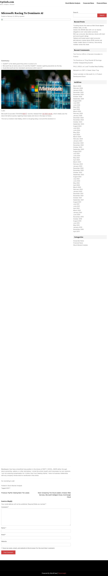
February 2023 (78, 164)
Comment (5, 507)
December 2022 (78, 168)
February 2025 (78, 113)
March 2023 (77, 162)
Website (4, 541)
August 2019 (77, 221)
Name (3, 528)
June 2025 (76, 105)
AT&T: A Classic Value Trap (90, 70)
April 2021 (76, 208)
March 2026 (77, 86)
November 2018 (78, 229)
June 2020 (76, 214)
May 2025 (76, 107)
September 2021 (78, 200)
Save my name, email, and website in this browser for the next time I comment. (29, 548)
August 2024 (77, 126)
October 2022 (77, 172)
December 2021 (78, 193)
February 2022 (78, 189)
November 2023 (78, 145)
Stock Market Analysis (72, 3)
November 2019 (78, 217)
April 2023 (76, 160)
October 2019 (77, 219)
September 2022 (78, 174)
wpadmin (21, 16)
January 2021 (77, 212)
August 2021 (77, 202)
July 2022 (76, 179)
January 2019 (77, 227)
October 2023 (77, 147)
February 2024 (78, 139)
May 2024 (76, 132)
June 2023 (76, 155)
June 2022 (76, 181)
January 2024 (77, 141)
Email (3, 534)
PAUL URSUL (77, 66)
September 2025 (78, 99)
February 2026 (78, 88)
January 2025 (77, 115)
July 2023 (76, 153)
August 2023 (77, 151)
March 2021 (77, 210)
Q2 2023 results (47, 114)
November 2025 (78, 94)
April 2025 (76, 109)
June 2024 (76, 130)
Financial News (102, 3)
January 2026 (77, 90)
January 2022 (77, 191)
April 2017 (76, 231)
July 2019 (76, 223)
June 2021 (76, 206)
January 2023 (77, 166)
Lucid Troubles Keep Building (94, 66)
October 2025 (77, 96)
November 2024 (78, 120)
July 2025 (76, 103)
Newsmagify (62, 573)
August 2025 (77, 101)
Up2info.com (7, 2)
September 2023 (78, 149)
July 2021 (76, 204)
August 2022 (77, 177)
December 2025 (78, 92)
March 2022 (77, 187)
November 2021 (78, 195)
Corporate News (88, 3)
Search (75, 12)
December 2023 (78, 143)
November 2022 (78, 170)
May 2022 (76, 183)
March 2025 (77, 111)
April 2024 (76, 134)
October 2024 (77, 122)
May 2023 (76, 158)
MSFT (25, 114)
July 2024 (76, 128)
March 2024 (77, 136)
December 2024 (78, 118)
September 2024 (78, 124)
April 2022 (76, 185)
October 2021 (77, 198)
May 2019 (76, 225)
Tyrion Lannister (78, 74)
